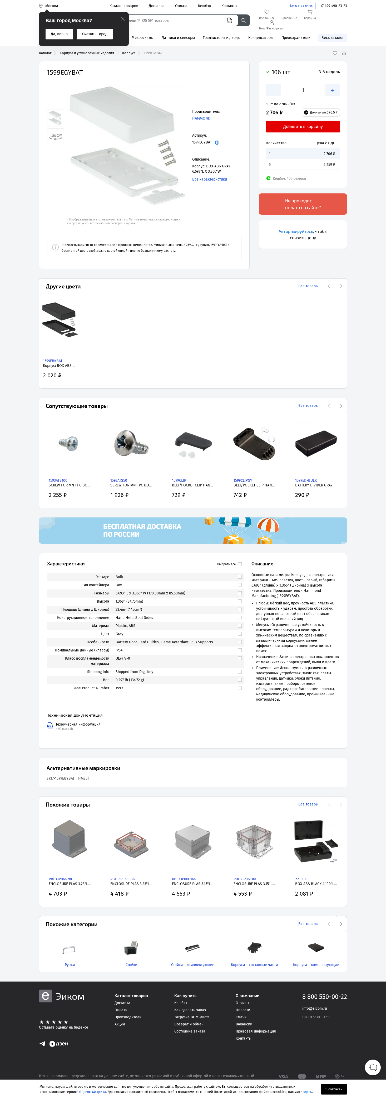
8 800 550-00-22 (324, 996)
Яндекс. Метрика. (93, 1092)
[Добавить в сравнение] (344, 53)
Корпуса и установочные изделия (87, 53)
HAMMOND (201, 118)
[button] (127, 145)
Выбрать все (226, 564)
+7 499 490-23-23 (333, 6)
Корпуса (129, 53)
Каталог (45, 53)
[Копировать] (217, 143)
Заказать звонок (301, 5)
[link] (176, 577)
